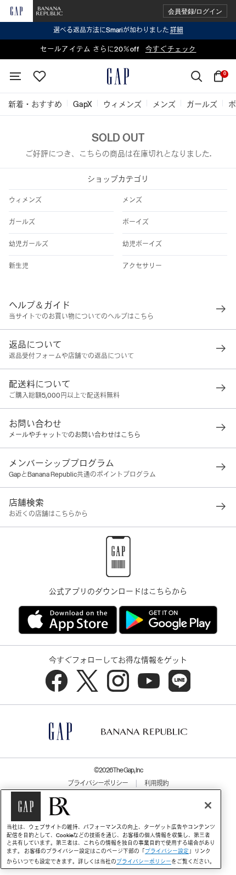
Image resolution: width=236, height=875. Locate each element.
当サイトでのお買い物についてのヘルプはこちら (81, 316)
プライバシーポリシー (98, 783)
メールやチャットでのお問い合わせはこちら (75, 435)
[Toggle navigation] (15, 76)
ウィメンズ (25, 200)
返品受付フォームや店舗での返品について (71, 356)
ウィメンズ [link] (122, 104)
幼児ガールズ (28, 244)
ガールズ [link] (202, 104)
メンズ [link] (164, 104)
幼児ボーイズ (142, 244)
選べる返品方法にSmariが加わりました (118, 30)
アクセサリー (142, 266)
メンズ (132, 200)
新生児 (19, 266)
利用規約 (156, 783)
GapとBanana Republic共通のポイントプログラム (82, 474)
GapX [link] (82, 104)
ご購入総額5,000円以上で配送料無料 (64, 395)
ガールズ (22, 222)
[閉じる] (208, 805)
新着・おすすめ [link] (35, 104)
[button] (195, 11)
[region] (111, 829)
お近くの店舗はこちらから (48, 514)
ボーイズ (135, 222)
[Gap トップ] (118, 76)
